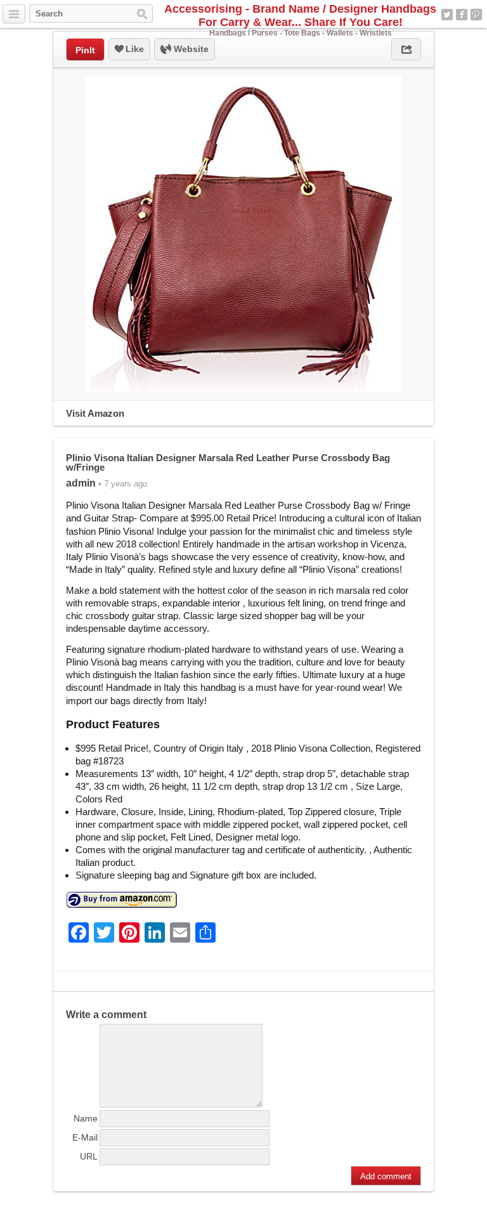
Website (190, 49)
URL (89, 1156)
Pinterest (476, 14)
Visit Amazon (95, 413)
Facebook (461, 14)
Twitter (447, 14)
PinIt (85, 50)
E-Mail (85, 1137)
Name (86, 1118)
